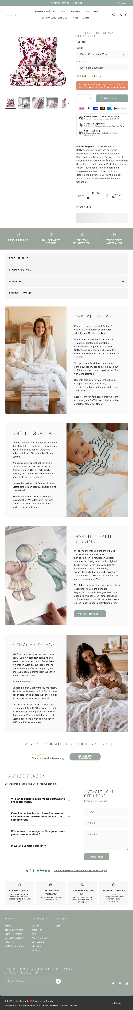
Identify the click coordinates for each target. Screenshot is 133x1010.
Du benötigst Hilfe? (116, 195)
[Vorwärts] (65, 66)
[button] (52, 986)
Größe (79, 48)
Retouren (9, 942)
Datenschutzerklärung (26, 1005)
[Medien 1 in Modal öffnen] (38, 61)
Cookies (36, 950)
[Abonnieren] (58, 981)
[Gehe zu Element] (10, 103)
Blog (58, 926)
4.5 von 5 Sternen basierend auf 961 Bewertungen (80, 870)
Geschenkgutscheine (15, 938)
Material (80, 61)
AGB (34, 934)
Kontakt (8, 926)
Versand (45, 1005)
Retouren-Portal (118, 126)
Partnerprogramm (14, 934)
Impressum (37, 930)
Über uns (36, 946)
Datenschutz (38, 942)
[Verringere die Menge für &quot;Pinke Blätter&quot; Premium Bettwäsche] (79, 98)
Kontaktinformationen (68, 1005)
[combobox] (123, 3)
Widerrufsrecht (39, 938)
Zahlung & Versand (14, 930)
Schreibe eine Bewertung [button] (85, 756)
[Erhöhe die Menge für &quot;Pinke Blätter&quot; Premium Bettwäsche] (91, 98)
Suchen (35, 926)
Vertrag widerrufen (14, 946)
